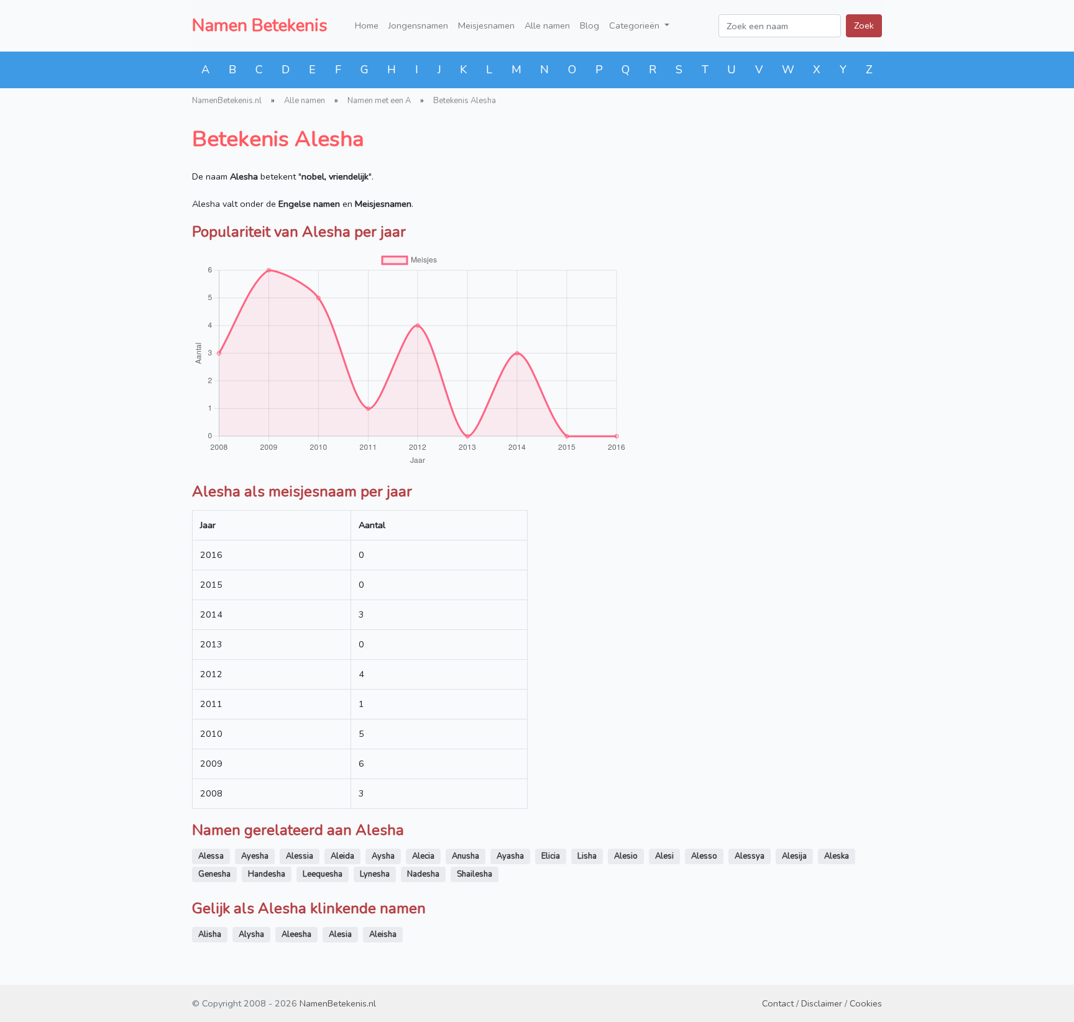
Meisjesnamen (486, 25)
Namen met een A (379, 100)
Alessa (211, 856)
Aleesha (296, 934)
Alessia (299, 856)
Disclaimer (821, 1003)
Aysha (383, 856)
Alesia (340, 934)
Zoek (864, 25)
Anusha (465, 856)
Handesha (266, 874)
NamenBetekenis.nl (227, 100)
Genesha (214, 874)
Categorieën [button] (635, 25)
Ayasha (510, 856)
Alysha (251, 934)
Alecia (423, 856)
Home (367, 25)
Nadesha (423, 874)
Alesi (664, 856)
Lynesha (375, 874)
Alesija (794, 856)
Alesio (626, 856)
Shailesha (474, 874)
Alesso (704, 856)
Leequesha (322, 874)
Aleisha (383, 934)
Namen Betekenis (260, 25)
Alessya (749, 856)
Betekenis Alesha (464, 100)
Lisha (587, 856)
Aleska (836, 856)
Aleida (342, 856)
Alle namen (547, 25)
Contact (778, 1003)
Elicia (550, 856)
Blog (589, 25)
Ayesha (254, 856)
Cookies (866, 1003)
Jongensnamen (418, 25)
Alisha (209, 934)
